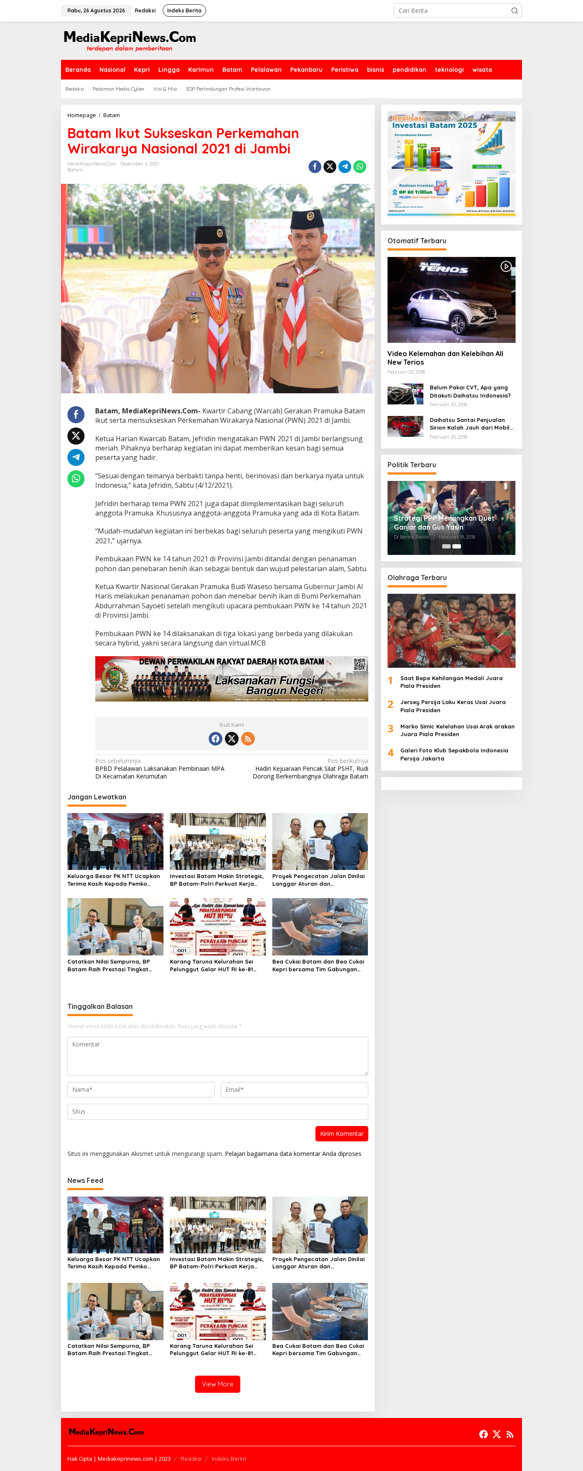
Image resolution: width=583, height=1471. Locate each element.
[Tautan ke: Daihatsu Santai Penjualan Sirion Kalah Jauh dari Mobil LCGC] (405, 426)
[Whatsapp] (359, 166)
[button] (514, 10)
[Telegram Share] (344, 166)
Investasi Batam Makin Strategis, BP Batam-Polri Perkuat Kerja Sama (217, 880)
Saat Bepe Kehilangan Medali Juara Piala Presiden (451, 682)
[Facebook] (215, 739)
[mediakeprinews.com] (129, 40)
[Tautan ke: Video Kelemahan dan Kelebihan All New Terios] (452, 299)
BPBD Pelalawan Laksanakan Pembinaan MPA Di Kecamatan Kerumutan (159, 768)
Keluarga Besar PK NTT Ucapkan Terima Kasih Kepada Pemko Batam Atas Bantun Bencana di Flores (113, 880)
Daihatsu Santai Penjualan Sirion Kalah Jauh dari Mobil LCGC (470, 423)
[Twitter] (232, 739)
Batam (75, 170)
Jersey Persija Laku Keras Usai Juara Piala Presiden (453, 706)
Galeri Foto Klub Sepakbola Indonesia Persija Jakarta (454, 754)
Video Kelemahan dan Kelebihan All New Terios (445, 358)
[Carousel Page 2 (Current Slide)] (456, 546)
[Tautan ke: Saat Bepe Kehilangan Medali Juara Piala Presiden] (452, 631)
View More (217, 1384)
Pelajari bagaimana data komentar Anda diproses (293, 1154)
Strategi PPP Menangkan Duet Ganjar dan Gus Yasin (444, 522)
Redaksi (191, 1458)
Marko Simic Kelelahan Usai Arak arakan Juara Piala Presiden (457, 730)
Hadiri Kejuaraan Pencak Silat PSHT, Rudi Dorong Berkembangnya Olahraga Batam (310, 768)
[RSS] (248, 739)
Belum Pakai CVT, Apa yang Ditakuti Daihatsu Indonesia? (470, 391)
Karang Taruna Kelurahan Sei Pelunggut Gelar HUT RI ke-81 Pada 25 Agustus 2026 (211, 965)
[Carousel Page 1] (446, 546)
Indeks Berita (229, 1458)
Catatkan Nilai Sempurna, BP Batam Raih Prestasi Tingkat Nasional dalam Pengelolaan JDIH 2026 (108, 965)
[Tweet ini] (330, 166)
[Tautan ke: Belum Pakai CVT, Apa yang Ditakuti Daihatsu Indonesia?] (405, 393)
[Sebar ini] (315, 166)
